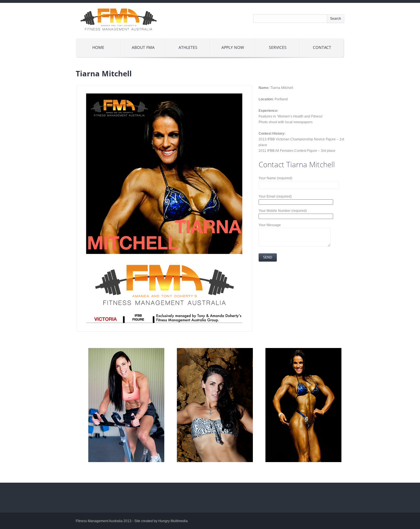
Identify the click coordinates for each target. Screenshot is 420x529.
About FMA (143, 47)
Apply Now (232, 47)
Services (278, 47)
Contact (322, 47)
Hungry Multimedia (173, 521)
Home (98, 47)
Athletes (188, 47)
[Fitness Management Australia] (118, 35)
